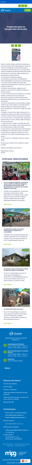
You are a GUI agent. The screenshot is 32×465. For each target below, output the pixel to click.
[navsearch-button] (6, 5)
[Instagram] (22, 5)
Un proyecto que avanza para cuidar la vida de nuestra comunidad (16, 269)
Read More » (8, 204)
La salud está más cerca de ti (13, 309)
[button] (17, 10)
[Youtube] (25, 5)
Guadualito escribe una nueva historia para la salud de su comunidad (14, 230)
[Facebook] (19, 5)
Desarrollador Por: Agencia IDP (16, 463)
